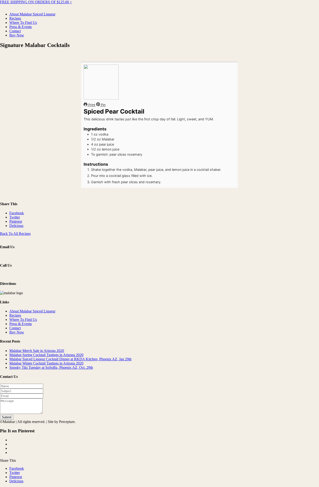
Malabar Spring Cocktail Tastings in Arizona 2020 (46, 355)
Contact (15, 31)
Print (91, 105)
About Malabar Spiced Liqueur (32, 14)
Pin (103, 105)
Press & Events (20, 27)
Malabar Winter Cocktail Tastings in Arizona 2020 (46, 363)
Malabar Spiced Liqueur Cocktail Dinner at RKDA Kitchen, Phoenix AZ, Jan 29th (70, 359)
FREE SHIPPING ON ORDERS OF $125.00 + (36, 2)
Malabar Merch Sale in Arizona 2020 (36, 351)
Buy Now (16, 35)
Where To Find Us (23, 23)
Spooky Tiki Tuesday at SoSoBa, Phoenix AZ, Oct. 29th (51, 367)
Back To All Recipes (15, 234)
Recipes (15, 18)
